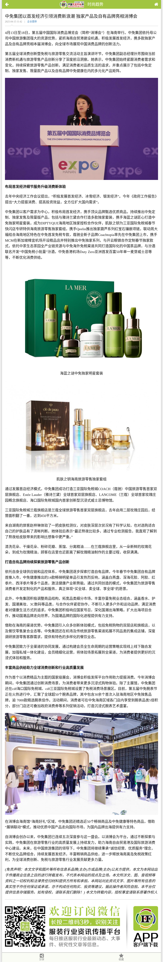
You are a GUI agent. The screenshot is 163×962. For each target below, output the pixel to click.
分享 (41, 959)
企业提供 (32, 21)
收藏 (121, 959)
